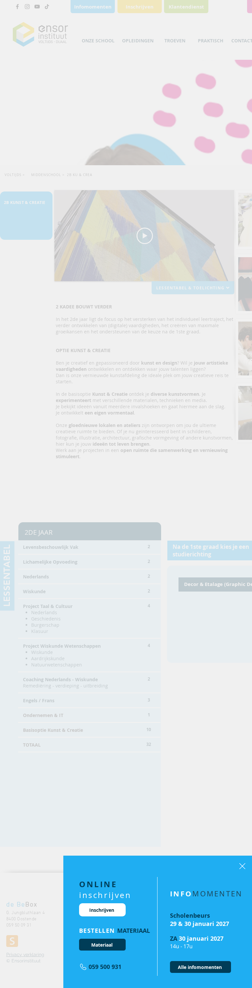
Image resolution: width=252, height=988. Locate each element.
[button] (242, 866)
